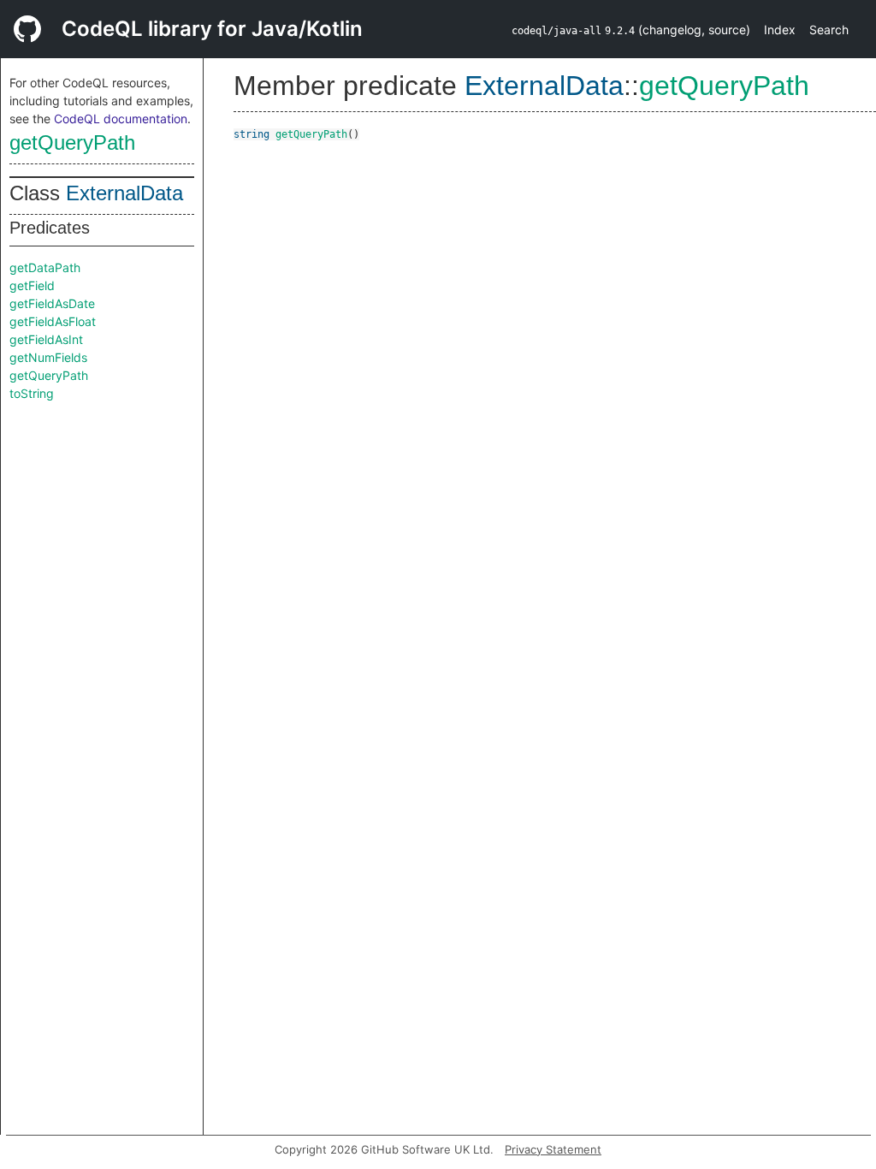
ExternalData (124, 193)
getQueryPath (72, 142)
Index (780, 29)
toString (31, 393)
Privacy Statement (553, 1149)
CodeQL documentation (120, 118)
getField (32, 285)
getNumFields (48, 357)
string (251, 134)
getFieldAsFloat (52, 321)
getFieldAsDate (52, 303)
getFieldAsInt (46, 339)
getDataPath (44, 267)
